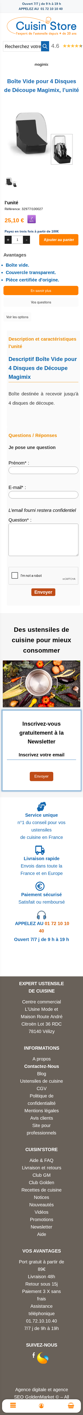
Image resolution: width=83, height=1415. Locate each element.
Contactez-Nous (41, 1066)
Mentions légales (41, 1110)
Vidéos (41, 1212)
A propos (42, 1058)
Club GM (42, 1175)
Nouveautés (41, 1204)
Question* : (20, 520)
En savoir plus (41, 290)
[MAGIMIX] (41, 70)
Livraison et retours (41, 1167)
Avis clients (41, 1118)
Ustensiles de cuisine (41, 1081)
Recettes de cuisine (41, 1189)
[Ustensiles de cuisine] (41, 24)
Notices (41, 1197)
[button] (45, 46)
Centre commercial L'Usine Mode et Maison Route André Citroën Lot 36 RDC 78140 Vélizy (41, 1016)
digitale (39, 1389)
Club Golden (41, 1182)
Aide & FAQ (41, 1160)
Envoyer (41, 776)
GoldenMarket (40, 1397)
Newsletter (41, 1226)
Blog (41, 1073)
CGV (42, 1088)
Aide (41, 1234)
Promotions (41, 1219)
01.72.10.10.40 (41, 1320)
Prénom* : (19, 462)
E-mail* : (17, 487)
